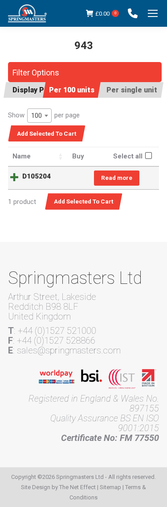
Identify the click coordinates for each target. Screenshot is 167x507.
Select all (128, 156)
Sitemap (110, 487)
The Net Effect (77, 487)
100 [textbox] (36, 116)
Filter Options (35, 72)
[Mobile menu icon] (153, 13)
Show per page (44, 115)
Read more (116, 177)
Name (21, 156)
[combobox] (39, 115)
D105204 (36, 176)
